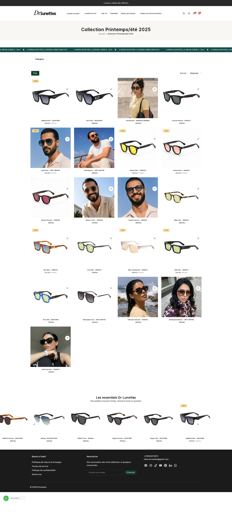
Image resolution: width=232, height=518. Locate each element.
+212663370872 (151, 456)
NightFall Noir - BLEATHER (50, 120)
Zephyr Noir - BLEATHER (157, 438)
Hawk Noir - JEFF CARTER (50, 170)
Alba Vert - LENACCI (181, 270)
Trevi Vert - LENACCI (94, 270)
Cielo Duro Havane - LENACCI (138, 320)
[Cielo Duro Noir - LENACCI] (50, 347)
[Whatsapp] (175, 465)
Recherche (37, 474)
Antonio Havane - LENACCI (50, 220)
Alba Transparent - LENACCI (138, 270)
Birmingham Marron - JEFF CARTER (181, 320)
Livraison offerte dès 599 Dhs (116, 3)
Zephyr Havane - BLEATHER (121, 438)
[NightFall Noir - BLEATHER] (50, 98)
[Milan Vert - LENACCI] (181, 197)
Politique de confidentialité (43, 470)
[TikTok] (156, 465)
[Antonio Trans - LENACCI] (94, 197)
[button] (34, 424)
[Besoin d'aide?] (6, 498)
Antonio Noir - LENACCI (138, 170)
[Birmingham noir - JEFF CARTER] (94, 297)
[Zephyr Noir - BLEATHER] (157, 419)
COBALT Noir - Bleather (84, 438)
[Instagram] (151, 465)
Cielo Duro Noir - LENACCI (50, 369)
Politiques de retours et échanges (47, 462)
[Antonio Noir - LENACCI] (138, 148)
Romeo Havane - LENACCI (181, 120)
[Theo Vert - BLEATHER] (50, 297)
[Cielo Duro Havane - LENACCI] (138, 297)
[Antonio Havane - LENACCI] (50, 197)
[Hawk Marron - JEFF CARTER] (94, 148)
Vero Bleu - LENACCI (51, 270)
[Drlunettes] (41, 13)
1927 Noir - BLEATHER (94, 120)
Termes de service (40, 466)
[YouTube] (161, 465)
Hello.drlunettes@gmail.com (156, 459)
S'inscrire (131, 472)
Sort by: (183, 73)
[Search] (183, 13)
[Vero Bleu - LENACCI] (50, 247)
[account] (188, 13)
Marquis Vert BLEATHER (48, 438)
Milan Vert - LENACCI (181, 220)
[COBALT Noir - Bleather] (84, 419)
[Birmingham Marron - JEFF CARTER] (181, 297)
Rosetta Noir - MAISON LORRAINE (138, 120)
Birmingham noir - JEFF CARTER (94, 320)
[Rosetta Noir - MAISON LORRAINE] (138, 98)
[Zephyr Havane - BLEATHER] (121, 419)
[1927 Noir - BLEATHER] (94, 98)
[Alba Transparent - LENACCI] (138, 247)
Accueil (102, 34)
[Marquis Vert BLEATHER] (48, 419)
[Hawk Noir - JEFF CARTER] (50, 148)
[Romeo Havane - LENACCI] (181, 98)
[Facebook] (146, 465)
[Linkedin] (170, 465)
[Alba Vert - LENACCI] (181, 247)
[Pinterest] (165, 465)
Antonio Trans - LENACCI (94, 220)
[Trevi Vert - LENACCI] (94, 247)
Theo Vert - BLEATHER (50, 320)
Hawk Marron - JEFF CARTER (94, 170)
